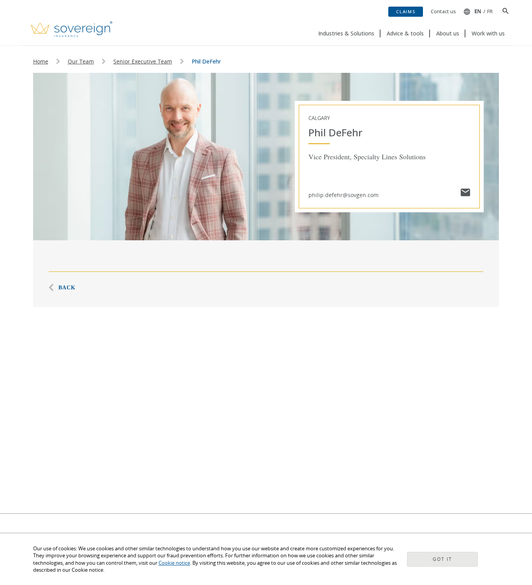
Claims (405, 11)
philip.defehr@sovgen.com (343, 195)
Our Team (81, 61)
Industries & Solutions (346, 33)
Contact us (443, 11)
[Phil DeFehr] (465, 193)
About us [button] (447, 33)
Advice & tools (405, 33)
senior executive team (142, 61)
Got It (442, 559)
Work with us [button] (488, 33)
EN (477, 11)
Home (40, 61)
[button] (503, 12)
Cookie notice (174, 562)
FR (490, 11)
